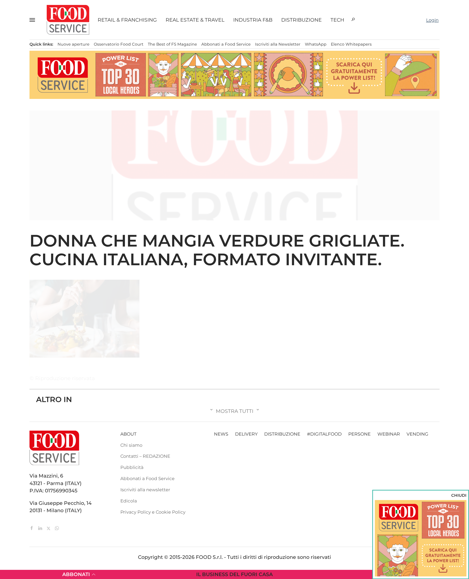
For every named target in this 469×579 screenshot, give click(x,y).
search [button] (353, 19)
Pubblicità (131, 467)
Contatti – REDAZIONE (145, 456)
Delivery (246, 434)
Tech (337, 19)
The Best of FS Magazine (172, 44)
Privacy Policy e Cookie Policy (152, 512)
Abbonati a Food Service (226, 44)
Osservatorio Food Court (118, 44)
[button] (33, 19)
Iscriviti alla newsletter (145, 489)
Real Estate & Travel (195, 19)
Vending (417, 434)
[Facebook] (32, 528)
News (221, 434)
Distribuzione (301, 19)
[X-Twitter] (49, 528)
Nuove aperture (73, 44)
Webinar (388, 434)
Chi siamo (131, 445)
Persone (359, 434)
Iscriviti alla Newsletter (277, 44)
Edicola (128, 501)
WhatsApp (315, 44)
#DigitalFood (324, 434)
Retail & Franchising (127, 19)
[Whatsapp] (57, 528)
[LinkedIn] (41, 528)
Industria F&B (252, 19)
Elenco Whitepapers (351, 44)
